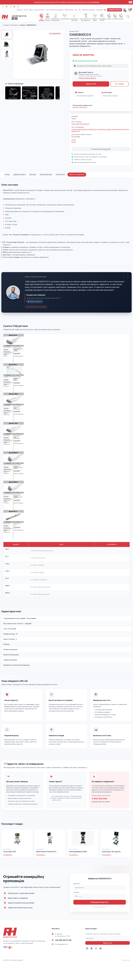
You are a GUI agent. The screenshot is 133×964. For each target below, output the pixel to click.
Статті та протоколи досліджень (55, 10)
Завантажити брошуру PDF (102, 149)
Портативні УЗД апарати (80, 124)
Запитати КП (91, 84)
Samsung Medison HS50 (78, 852)
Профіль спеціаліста (36, 301)
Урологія (126, 129)
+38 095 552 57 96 (63, 940)
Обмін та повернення (77, 174)
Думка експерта (19, 174)
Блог (75, 10)
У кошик (120, 84)
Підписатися (107, 943)
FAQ (79, 10)
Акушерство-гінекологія (97, 129)
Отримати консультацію (37, 307)
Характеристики (46, 174)
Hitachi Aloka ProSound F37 (46, 852)
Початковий (75, 136)
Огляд (7, 174)
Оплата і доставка (39, 10)
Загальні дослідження (79, 129)
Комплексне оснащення (88, 10)
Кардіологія (75, 131)
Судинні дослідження (114, 129)
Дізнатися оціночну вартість (87, 78)
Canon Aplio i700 (9, 852)
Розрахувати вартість (100, 902)
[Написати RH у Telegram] (13, 18)
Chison (73, 118)
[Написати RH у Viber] (16, 18)
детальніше (95, 2)
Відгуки (31, 10)
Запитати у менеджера (80, 107)
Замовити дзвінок (114, 10)
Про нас (25, 10)
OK (130, 2)
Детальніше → (8, 855)
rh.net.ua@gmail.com (61, 944)
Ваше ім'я (76, 883)
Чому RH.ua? (60, 174)
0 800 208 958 (99, 798)
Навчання (19, 10)
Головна (6, 25)
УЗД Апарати (14, 25)
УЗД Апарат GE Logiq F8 (111, 852)
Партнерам (99, 10)
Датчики (33, 174)
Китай (73, 142)
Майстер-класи (69, 10)
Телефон (76, 892)
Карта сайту (126, 960)
